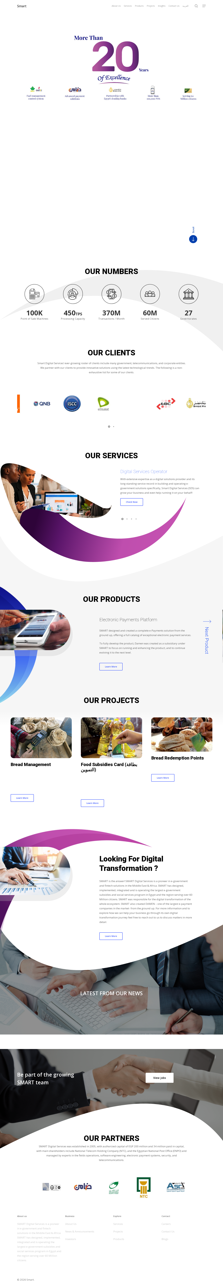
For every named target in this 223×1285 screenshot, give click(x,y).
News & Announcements (79, 1231)
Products (118, 1239)
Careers (166, 1224)
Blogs (165, 1239)
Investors (70, 1239)
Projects (118, 1231)
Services (118, 1224)
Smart (21, 6)
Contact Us (168, 1231)
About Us (70, 1224)
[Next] (205, 620)
